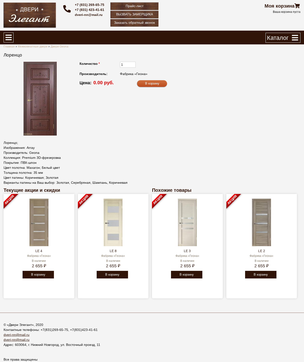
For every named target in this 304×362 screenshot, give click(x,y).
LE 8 (113, 251)
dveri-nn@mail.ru (89, 15)
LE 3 (187, 251)
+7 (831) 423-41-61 (89, 10)
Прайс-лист (134, 6)
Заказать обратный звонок (134, 22)
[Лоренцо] (40, 99)
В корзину (38, 274)
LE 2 (261, 251)
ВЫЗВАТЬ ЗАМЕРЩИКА (134, 14)
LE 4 (38, 251)
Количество (90, 64)
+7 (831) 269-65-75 (89, 5)
